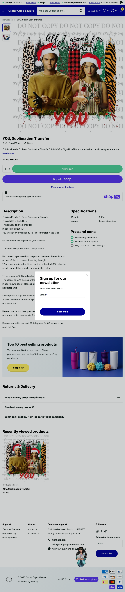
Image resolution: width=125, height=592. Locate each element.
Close (86, 274)
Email (43, 294)
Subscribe (62, 311)
